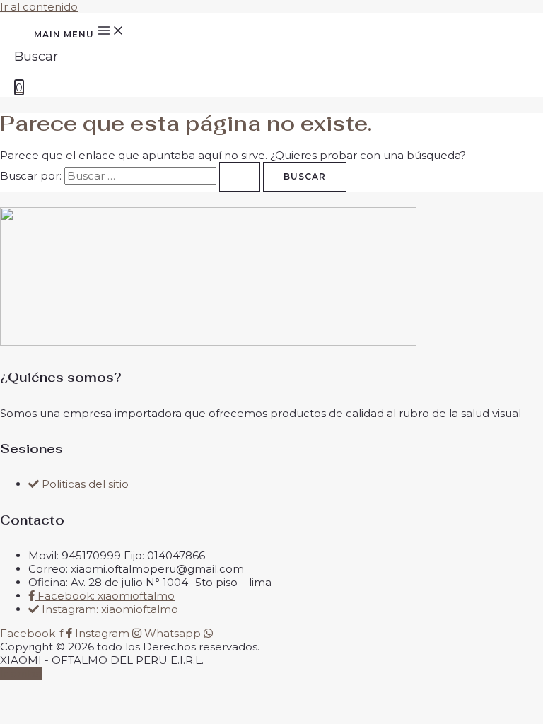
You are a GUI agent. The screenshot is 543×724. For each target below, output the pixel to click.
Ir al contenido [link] (39, 6)
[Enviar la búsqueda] (239, 177)
